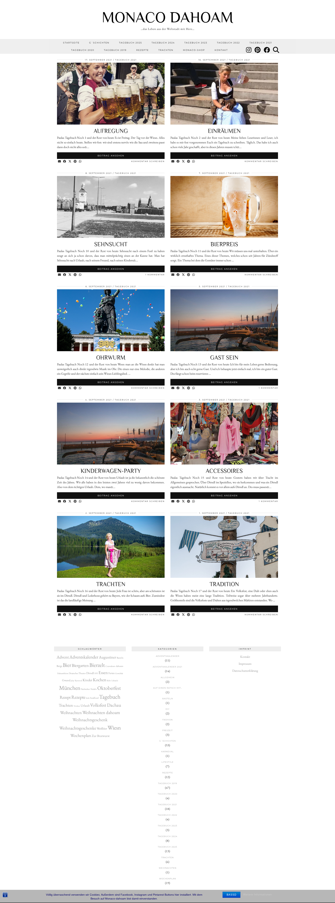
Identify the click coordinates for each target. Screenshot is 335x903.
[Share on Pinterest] (75, 161)
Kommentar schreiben (148, 161)
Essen (103, 672)
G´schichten (99, 42)
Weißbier (102, 728)
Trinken (76, 706)
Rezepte (142, 50)
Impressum (245, 664)
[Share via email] (59, 161)
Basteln (120, 657)
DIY (96, 673)
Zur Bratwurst (101, 736)
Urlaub (85, 705)
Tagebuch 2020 (82, 50)
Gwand (66, 680)
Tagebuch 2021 (261, 42)
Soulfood (94, 697)
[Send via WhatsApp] (80, 161)
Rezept (65, 697)
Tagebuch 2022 (228, 42)
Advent (63, 657)
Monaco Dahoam (167, 17)
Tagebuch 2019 (115, 50)
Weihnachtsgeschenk (90, 720)
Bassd (231, 894)
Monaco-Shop (194, 50)
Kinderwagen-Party (111, 471)
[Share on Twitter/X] (70, 161)
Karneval (78, 680)
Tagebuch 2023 (195, 42)
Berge (59, 666)
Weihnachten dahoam (101, 712)
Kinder (87, 680)
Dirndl (90, 673)
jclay (72, 680)
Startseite (71, 42)
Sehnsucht (110, 244)
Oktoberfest (109, 688)
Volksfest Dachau (105, 705)
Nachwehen (85, 689)
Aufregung (111, 131)
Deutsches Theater (77, 673)
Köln (109, 680)
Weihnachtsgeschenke (77, 728)
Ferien (111, 673)
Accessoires (224, 471)
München (69, 688)
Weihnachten (71, 712)
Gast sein (224, 357)
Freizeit (167, 730)
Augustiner (107, 657)
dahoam (119, 666)
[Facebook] (267, 50)
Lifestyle (114, 680)
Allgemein (167, 677)
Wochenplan (80, 735)
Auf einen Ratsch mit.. (167, 688)
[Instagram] (249, 50)
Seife (88, 698)
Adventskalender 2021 (167, 667)
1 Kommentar (155, 274)
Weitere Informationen (257, 894)
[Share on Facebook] (64, 161)
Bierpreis (224, 244)
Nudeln (94, 689)
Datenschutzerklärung (245, 671)
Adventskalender (83, 657)
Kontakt (221, 50)
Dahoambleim (62, 673)
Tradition (224, 584)
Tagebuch (109, 696)
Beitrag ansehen (111, 155)
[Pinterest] (258, 50)
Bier (67, 664)
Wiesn (114, 727)
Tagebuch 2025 (130, 42)
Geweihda (119, 673)
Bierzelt (97, 664)
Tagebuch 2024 (163, 42)
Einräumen (224, 131)
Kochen (99, 680)
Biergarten (80, 665)
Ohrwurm (110, 357)
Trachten (165, 50)
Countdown (110, 666)
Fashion (167, 719)
